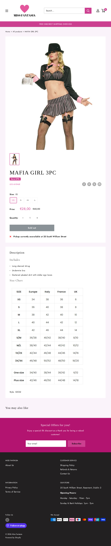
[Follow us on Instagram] (7, 520)
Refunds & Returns (68, 469)
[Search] (88, 11)
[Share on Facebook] (84, 184)
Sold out (32, 227)
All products (17, 31)
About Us (9, 465)
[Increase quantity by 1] (37, 218)
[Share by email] (99, 184)
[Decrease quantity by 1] (23, 218)
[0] (103, 10)
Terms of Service (12, 491)
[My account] (98, 10)
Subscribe (76, 443)
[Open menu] (6, 11)
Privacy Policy (11, 487)
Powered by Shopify (13, 537)
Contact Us (65, 473)
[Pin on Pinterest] (89, 184)
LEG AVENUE (15, 184)
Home (7, 31)
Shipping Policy (67, 465)
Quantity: (14, 217)
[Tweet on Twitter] (94, 184)
